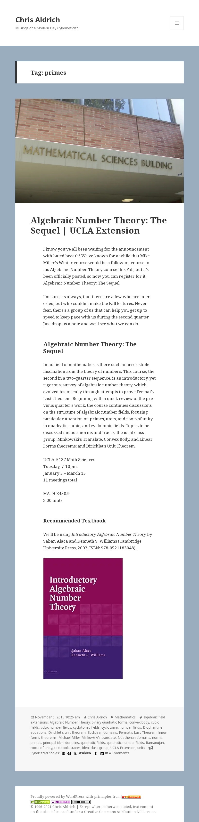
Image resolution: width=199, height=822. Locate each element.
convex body (139, 722)
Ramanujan (155, 742)
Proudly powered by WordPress (58, 796)
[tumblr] (95, 753)
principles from (108, 796)
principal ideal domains (61, 742)
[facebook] (68, 753)
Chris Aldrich (37, 19)
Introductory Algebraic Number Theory (109, 534)
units (141, 747)
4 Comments (119, 753)
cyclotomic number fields (121, 727)
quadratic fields (93, 742)
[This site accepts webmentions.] (60, 801)
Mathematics (125, 717)
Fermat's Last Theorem (138, 732)
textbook (61, 747)
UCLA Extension (122, 747)
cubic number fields (56, 727)
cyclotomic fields (86, 727)
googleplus (85, 752)
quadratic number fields (125, 742)
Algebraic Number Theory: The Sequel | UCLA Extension (99, 225)
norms (157, 737)
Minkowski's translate (99, 737)
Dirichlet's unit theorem (67, 732)
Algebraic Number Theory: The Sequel (81, 283)
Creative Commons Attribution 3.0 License (119, 811)
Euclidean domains (102, 732)
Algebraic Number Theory (70, 722)
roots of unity (41, 747)
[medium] (63, 753)
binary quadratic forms (109, 722)
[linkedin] (101, 753)
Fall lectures (121, 303)
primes (36, 742)
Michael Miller (69, 737)
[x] (74, 753)
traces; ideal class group (89, 747)
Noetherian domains (134, 737)
